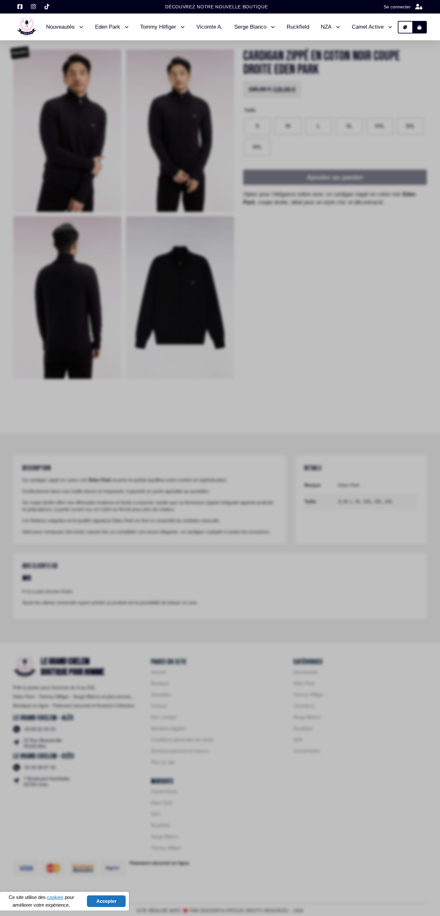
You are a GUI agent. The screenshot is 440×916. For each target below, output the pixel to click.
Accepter (106, 901)
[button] (405, 27)
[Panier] (420, 27)
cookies (55, 897)
